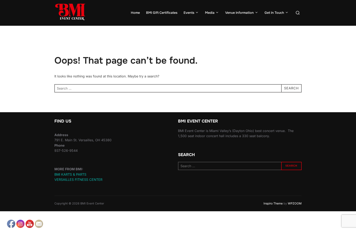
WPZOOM (295, 203)
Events (189, 13)
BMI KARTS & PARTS (70, 174)
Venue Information (239, 13)
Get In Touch (274, 13)
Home (135, 13)
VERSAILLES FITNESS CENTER (78, 179)
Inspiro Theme (273, 203)
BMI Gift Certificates (161, 13)
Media (209, 13)
